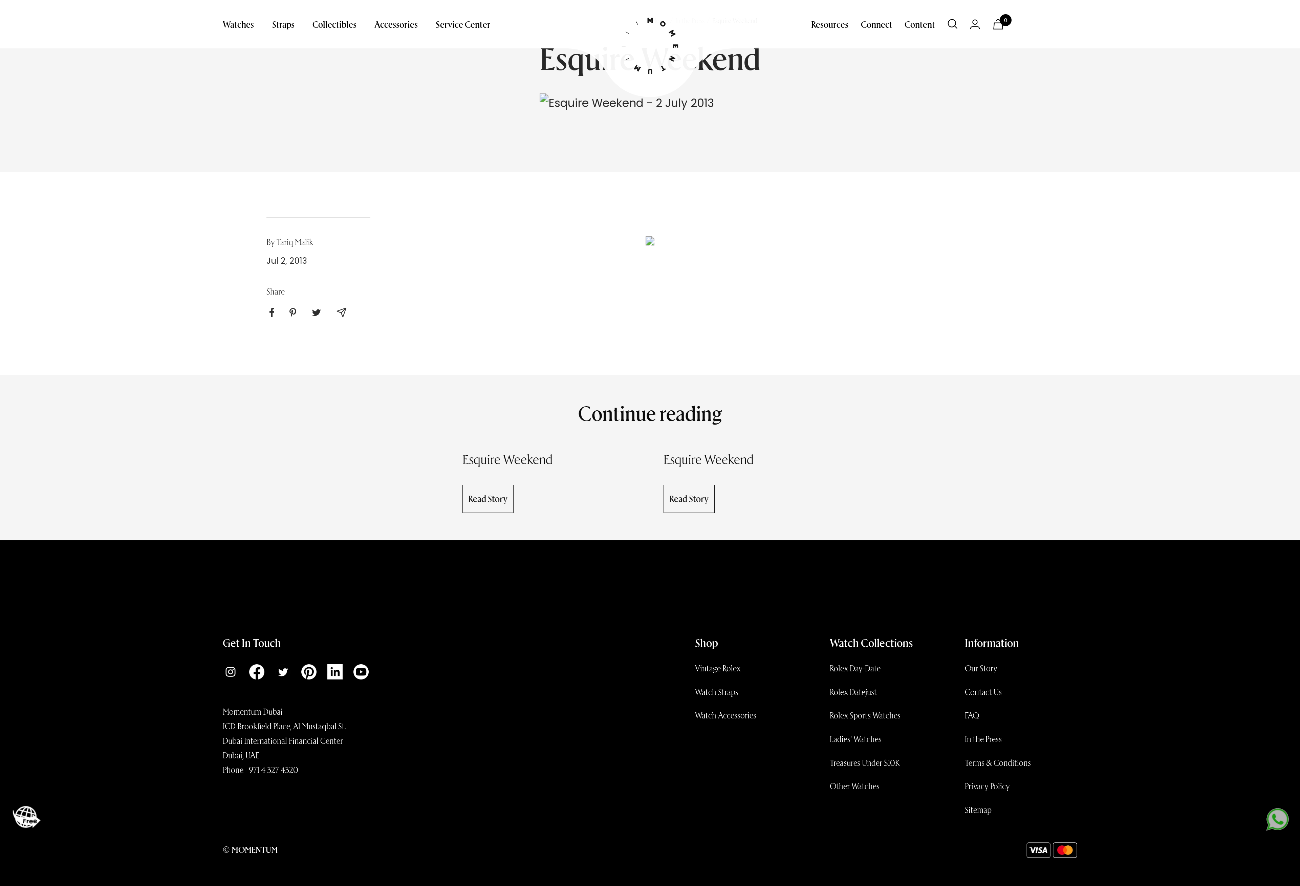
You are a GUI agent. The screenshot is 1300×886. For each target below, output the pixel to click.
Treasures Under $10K (865, 762)
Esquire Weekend (507, 459)
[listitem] (272, 312)
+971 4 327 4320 (271, 769)
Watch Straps (716, 692)
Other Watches (855, 786)
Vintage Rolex (718, 668)
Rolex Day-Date (855, 668)
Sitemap (978, 809)
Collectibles (334, 24)
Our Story (981, 668)
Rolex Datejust (853, 692)
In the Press (983, 739)
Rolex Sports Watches (865, 715)
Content (920, 24)
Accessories (396, 24)
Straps (283, 24)
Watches (238, 24)
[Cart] (998, 24)
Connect (876, 24)
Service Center (463, 24)
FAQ (972, 715)
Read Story (487, 498)
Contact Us (983, 692)
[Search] (953, 24)
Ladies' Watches (856, 739)
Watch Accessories (725, 715)
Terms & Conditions (998, 762)
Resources (829, 24)
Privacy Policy (987, 786)
